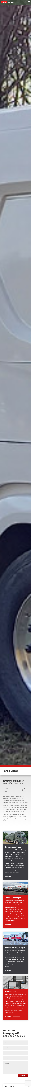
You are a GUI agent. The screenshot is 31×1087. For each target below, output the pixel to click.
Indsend (22, 1075)
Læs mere (8, 876)
